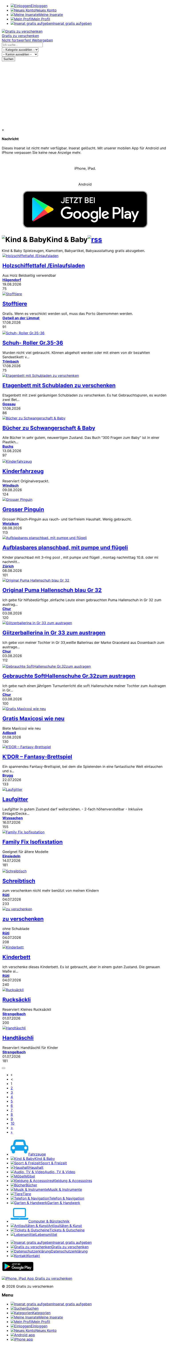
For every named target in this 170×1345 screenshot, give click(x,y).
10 (12, 1123)
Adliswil (9, 733)
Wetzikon (10, 523)
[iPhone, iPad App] (37, 1278)
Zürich (8, 566)
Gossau (8, 404)
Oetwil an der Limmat (20, 318)
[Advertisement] (85, 94)
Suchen (8, 59)
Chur (6, 609)
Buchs (7, 446)
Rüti (5, 895)
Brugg (7, 775)
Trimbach (10, 361)
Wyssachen (12, 818)
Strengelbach (14, 1014)
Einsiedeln (11, 856)
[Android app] (18, 1270)
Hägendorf (11, 280)
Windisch (10, 485)
